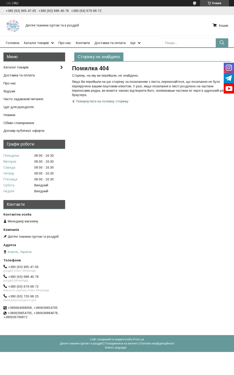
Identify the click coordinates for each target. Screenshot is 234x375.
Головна (12, 43)
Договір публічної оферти (23, 131)
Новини (9, 115)
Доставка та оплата (110, 43)
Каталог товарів (36, 43)
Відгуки (9, 91)
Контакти (83, 43)
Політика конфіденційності (157, 343)
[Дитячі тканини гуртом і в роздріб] (13, 25)
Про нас (64, 43)
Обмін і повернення (18, 123)
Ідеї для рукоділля (18, 107)
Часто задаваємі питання (23, 99)
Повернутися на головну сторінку (102, 101)
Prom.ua (138, 339)
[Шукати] (222, 42)
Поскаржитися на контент (121, 343)
